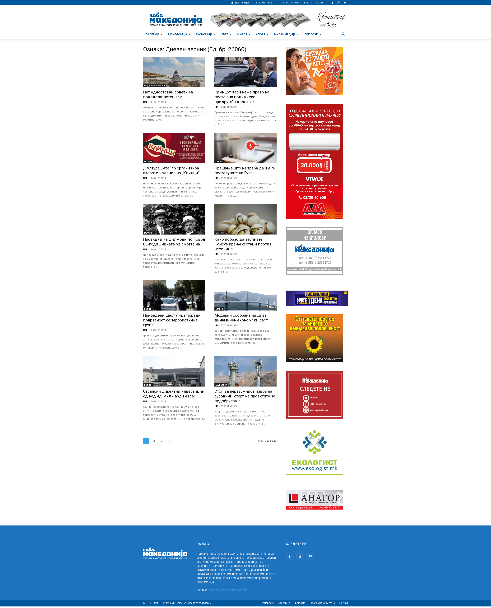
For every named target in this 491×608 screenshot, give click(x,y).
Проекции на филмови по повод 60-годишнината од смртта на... (174, 241)
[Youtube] (345, 2)
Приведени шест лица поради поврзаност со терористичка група (172, 320)
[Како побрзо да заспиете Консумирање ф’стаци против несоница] (245, 219)
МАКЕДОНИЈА (177, 34)
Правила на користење (322, 603)
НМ (145, 102)
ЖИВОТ (242, 34)
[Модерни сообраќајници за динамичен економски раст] (245, 295)
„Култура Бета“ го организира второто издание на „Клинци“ (171, 170)
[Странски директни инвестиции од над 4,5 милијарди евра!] (174, 371)
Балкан (148, 308)
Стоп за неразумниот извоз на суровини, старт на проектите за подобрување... (244, 396)
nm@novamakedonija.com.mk (228, 590)
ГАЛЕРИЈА (153, 34)
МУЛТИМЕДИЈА (285, 34)
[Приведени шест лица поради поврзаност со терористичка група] (174, 295)
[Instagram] (339, 2)
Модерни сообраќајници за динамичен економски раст (241, 317)
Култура (148, 161)
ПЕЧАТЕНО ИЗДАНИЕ (290, 2)
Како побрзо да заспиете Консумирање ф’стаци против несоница (243, 244)
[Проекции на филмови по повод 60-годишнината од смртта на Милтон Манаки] (174, 219)
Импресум (268, 603)
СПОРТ (260, 34)
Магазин (220, 85)
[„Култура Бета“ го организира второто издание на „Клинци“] (174, 148)
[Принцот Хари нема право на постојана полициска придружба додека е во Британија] (245, 72)
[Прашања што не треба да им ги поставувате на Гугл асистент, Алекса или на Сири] (245, 148)
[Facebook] (332, 2)
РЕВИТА (308, 2)
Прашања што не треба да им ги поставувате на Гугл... (245, 170)
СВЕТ (224, 34)
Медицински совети (154, 85)
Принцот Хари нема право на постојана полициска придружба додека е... (241, 97)
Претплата (299, 603)
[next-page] (170, 441)
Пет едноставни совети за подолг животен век (168, 94)
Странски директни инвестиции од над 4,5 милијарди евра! (173, 393)
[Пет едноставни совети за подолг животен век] (174, 72)
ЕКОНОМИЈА (204, 34)
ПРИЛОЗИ (311, 34)
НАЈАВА (319, 2)
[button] (343, 34)
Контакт (343, 603)
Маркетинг (284, 603)
